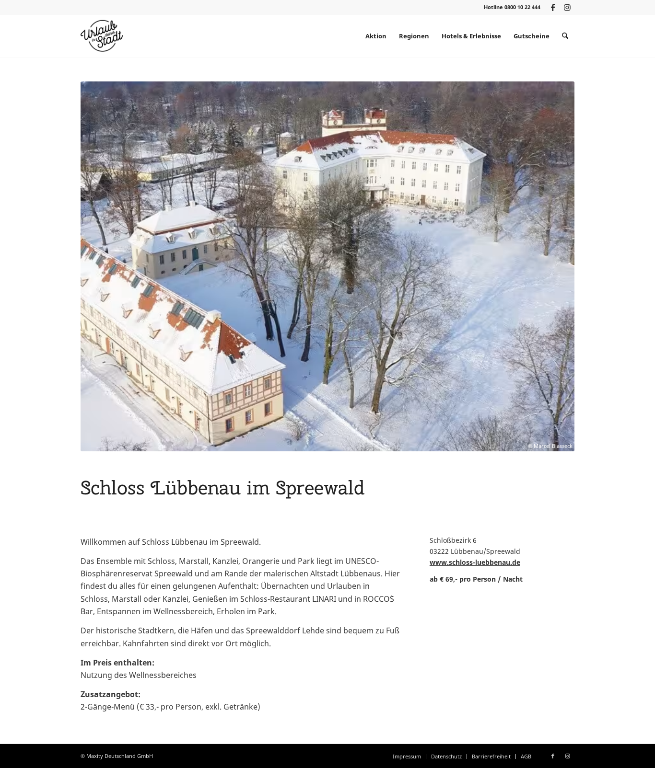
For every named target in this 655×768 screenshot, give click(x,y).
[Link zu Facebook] (553, 7)
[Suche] (565, 36)
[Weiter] (552, 266)
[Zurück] (102, 266)
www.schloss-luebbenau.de (475, 562)
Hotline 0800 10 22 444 (512, 7)
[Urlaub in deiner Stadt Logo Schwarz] (102, 36)
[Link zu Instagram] (567, 7)
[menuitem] (376, 36)
